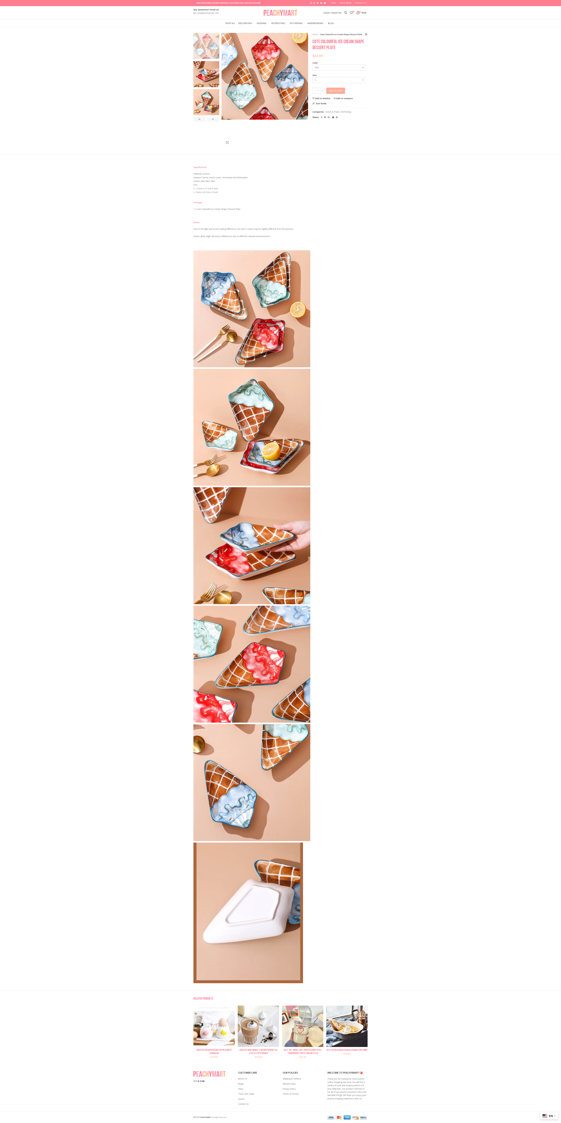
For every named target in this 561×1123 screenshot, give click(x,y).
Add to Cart (335, 90)
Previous (199, 119)
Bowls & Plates (332, 112)
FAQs (240, 1088)
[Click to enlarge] (227, 142)
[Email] (333, 117)
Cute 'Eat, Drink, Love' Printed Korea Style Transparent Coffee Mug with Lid (303, 1052)
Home (315, 34)
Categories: (318, 112)
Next (213, 119)
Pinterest (321, 3)
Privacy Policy (289, 1088)
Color (315, 62)
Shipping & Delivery (292, 1078)
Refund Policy (289, 1083)
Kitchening (346, 112)
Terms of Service (291, 1093)
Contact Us (360, 3)
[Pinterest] (336, 117)
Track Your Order (246, 1093)
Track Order (345, 3)
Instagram (314, 3)
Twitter (318, 3)
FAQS (333, 3)
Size (314, 75)
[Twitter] (325, 117)
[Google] (329, 117)
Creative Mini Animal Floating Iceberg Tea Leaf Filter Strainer (258, 1052)
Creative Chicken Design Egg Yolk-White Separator (214, 1052)
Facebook (310, 3)
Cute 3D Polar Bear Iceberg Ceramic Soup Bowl (347, 1050)
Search (241, 1099)
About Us (242, 1078)
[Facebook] (321, 117)
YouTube (325, 3)
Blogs (241, 1083)
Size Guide (320, 104)
